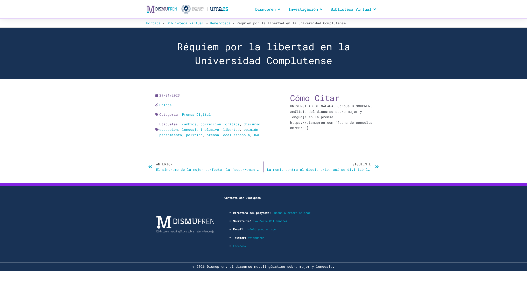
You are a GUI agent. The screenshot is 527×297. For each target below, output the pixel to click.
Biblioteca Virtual (351, 9)
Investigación (303, 9)
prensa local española (228, 135)
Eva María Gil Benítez (270, 221)
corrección (211, 124)
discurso (252, 124)
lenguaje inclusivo (200, 129)
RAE (257, 135)
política (194, 135)
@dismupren (256, 238)
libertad (231, 129)
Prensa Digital (196, 114)
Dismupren (265, 9)
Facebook (239, 246)
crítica (232, 124)
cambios (189, 124)
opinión (251, 129)
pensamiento (170, 135)
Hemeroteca (220, 23)
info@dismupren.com (261, 229)
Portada (153, 23)
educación (168, 129)
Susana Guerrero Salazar (291, 213)
